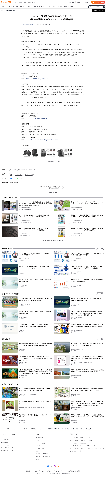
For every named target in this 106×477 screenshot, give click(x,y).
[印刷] (21, 178)
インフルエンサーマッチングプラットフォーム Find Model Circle (87, 448)
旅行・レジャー (33, 169)
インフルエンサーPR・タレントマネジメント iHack (83, 445)
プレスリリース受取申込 (42, 453)
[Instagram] (55, 466)
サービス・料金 (5, 439)
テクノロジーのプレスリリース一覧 (16, 429)
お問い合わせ (53, 192)
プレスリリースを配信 (68, 2)
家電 (11, 174)
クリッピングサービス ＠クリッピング (80, 437)
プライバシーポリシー (59, 471)
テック (54, 6)
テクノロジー (13, 169)
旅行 (17, 6)
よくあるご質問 (40, 448)
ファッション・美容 (25, 6)
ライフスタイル (35, 6)
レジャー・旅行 (29, 174)
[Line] (17, 178)
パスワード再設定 (40, 443)
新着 (3, 6)
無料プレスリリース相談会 (43, 456)
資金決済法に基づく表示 (73, 471)
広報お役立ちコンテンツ (7, 450)
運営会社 (28, 471)
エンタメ (7, 6)
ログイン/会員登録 (99, 2)
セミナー (38, 459)
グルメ (13, 6)
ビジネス (49, 6)
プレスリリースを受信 (82, 2)
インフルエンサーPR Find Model (78, 443)
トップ (2, 429)
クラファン (71, 6)
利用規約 (49, 471)
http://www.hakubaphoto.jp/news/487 (37, 78)
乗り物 (65, 6)
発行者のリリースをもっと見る (53, 240)
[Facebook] (11, 178)
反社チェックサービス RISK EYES (79, 451)
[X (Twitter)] (14, 178)
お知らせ (38, 451)
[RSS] (58, 466)
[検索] (104, 6)
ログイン (38, 440)
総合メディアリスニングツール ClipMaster (81, 440)
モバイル (60, 6)
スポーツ (43, 6)
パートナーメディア (6, 445)
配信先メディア (5, 442)
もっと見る (100, 248)
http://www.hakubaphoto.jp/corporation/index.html (43, 140)
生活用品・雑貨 (18, 174)
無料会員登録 (39, 437)
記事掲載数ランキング (7, 447)
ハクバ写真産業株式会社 (27, 24)
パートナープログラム (38, 471)
